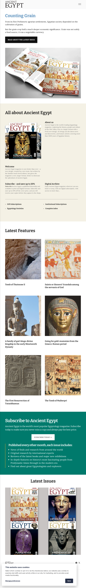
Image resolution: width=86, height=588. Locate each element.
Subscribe (8, 186)
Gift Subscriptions (14, 204)
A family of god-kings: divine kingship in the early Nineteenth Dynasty (21, 344)
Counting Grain (20, 15)
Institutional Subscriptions (56, 204)
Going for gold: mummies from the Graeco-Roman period (61, 342)
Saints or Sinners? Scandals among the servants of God (62, 286)
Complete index (51, 208)
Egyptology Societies (15, 208)
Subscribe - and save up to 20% (20, 184)
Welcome (9, 166)
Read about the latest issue (21, 40)
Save (69, 581)
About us (49, 122)
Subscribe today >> (43, 437)
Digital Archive (52, 184)
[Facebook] (76, 563)
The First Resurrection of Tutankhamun (17, 402)
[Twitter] (79, 563)
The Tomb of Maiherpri (56, 400)
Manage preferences (12, 581)
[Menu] (80, 4)
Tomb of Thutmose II (15, 284)
